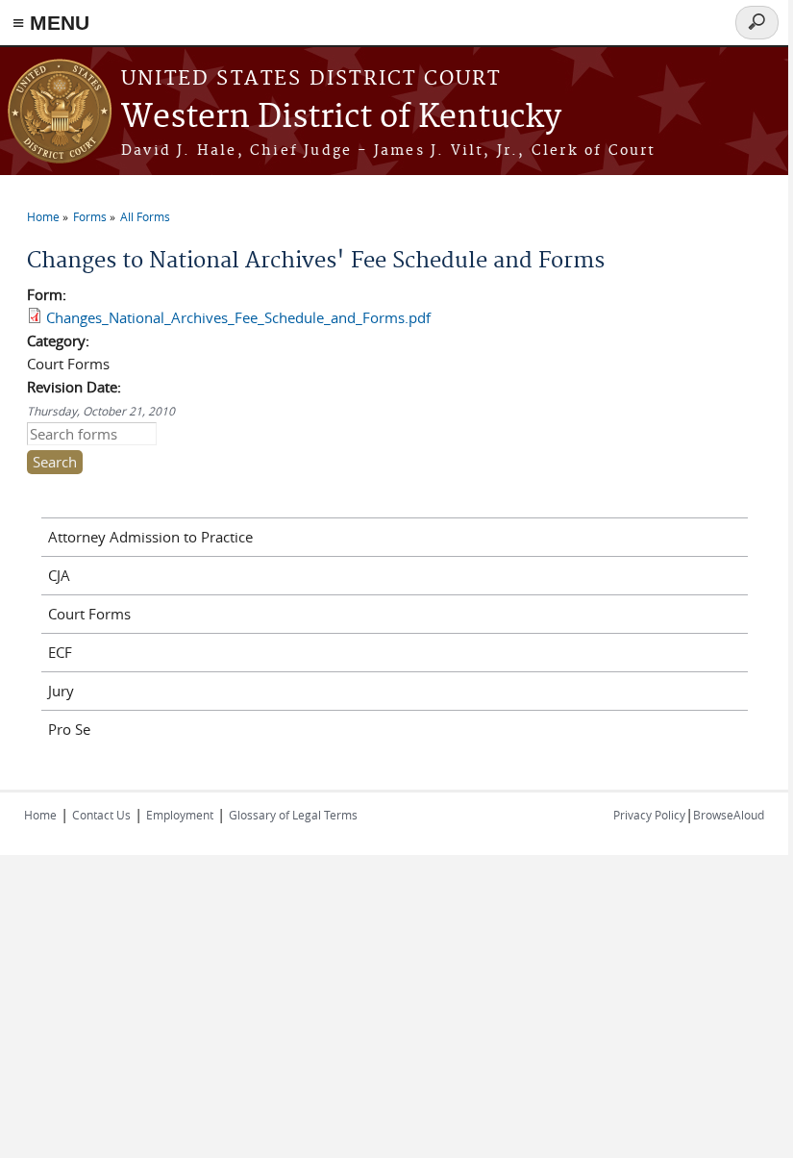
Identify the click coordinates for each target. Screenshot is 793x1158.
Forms (90, 216)
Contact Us (101, 814)
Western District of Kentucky (341, 118)
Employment (179, 814)
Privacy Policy (649, 814)
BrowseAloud (728, 814)
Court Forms (89, 613)
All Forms (145, 216)
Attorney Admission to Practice (150, 536)
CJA (59, 575)
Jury (61, 690)
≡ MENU (50, 23)
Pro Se (69, 729)
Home (43, 216)
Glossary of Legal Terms (293, 814)
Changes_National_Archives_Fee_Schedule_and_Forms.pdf (238, 317)
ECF (60, 652)
